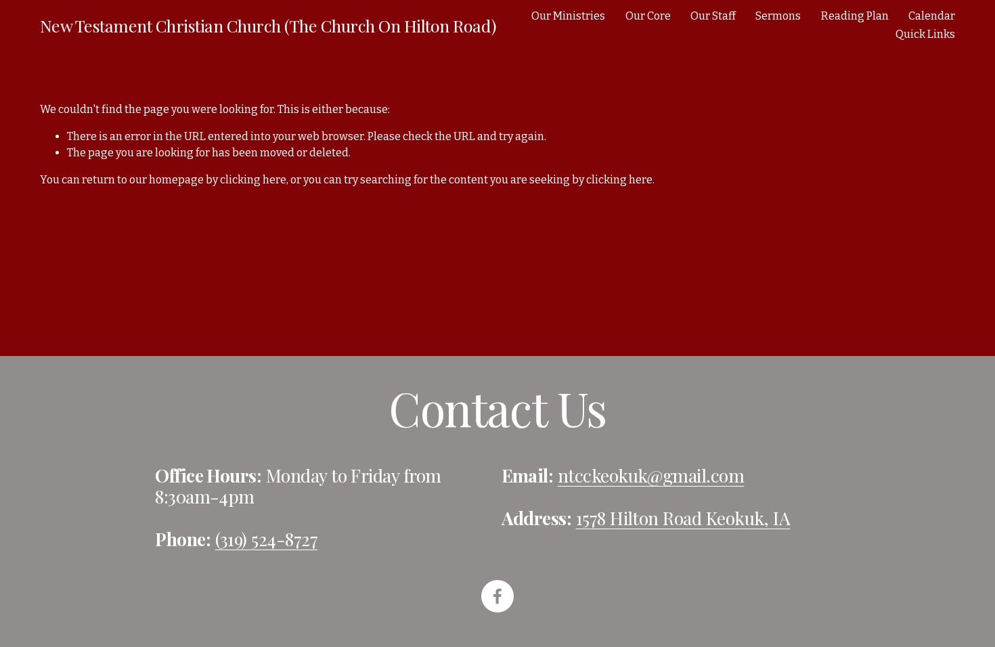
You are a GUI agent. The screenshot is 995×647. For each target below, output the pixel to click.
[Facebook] (497, 596)
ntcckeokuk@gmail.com (651, 475)
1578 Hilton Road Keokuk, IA (683, 518)
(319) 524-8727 (266, 539)
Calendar (931, 15)
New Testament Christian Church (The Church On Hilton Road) (268, 25)
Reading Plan (855, 15)
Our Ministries (568, 15)
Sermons (778, 15)
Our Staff (713, 15)
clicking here (253, 179)
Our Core (648, 15)
